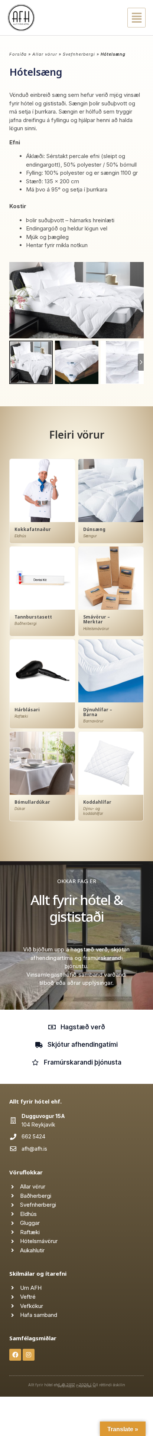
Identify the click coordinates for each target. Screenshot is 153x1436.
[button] (128, 17)
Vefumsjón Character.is (76, 1386)
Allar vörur (44, 54)
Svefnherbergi (79, 54)
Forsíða (18, 54)
